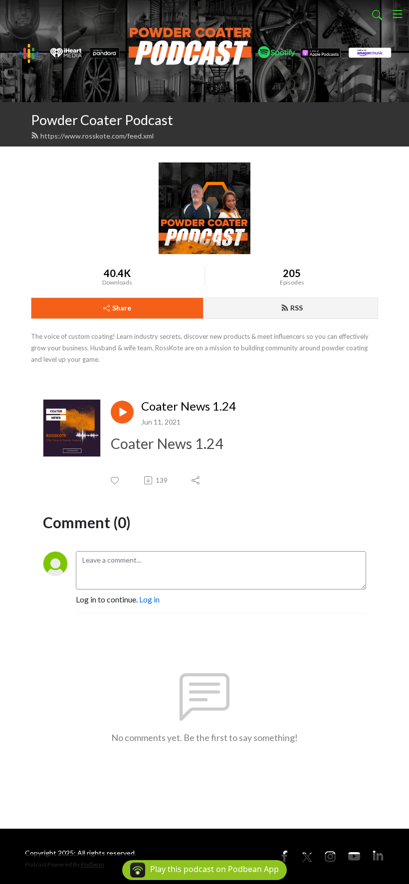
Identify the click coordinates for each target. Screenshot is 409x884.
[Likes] (115, 480)
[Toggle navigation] (397, 13)
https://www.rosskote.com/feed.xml (97, 136)
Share (121, 307)
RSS (296, 307)
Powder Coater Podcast (102, 120)
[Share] (196, 480)
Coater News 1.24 (188, 406)
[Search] (377, 14)
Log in (149, 599)
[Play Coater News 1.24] (122, 412)
